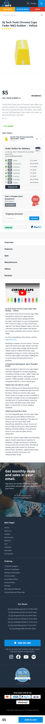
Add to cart (31, 719)
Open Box (7, 9)
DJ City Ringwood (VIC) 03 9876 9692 (22, 615)
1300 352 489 (24, 642)
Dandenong (17, 164)
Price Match (10, 205)
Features (8, 249)
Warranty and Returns (12, 589)
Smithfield (16, 173)
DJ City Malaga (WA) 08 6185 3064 (23, 628)
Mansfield (16, 179)
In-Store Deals (22, 9)
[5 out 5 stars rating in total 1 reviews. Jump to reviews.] (22, 28)
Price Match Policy (11, 579)
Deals (37, 9)
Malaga (15, 182)
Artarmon (16, 176)
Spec (6, 255)
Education (8, 550)
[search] (19, 15)
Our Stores (22, 604)
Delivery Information (12, 573)
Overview (8, 242)
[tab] (22, 242)
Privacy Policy (24, 498)
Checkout (7, 547)
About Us (7, 531)
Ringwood (16, 167)
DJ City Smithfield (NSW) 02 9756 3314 (22, 622)
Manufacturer (10, 262)
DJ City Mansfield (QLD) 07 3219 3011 (22, 625)
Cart (5, 544)
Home (6, 527)
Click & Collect (9, 576)
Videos (7, 269)
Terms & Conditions (11, 569)
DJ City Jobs (8, 554)
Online (15, 160)
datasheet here (10, 339)
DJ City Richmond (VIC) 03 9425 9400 (22, 612)
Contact (7, 534)
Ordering (8, 561)
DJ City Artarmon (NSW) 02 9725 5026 (22, 619)
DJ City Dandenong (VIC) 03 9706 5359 (22, 609)
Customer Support (11, 566)
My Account (8, 537)
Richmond (16, 170)
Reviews (8, 275)
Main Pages (9, 522)
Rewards (7, 540)
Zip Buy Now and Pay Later (14, 592)
